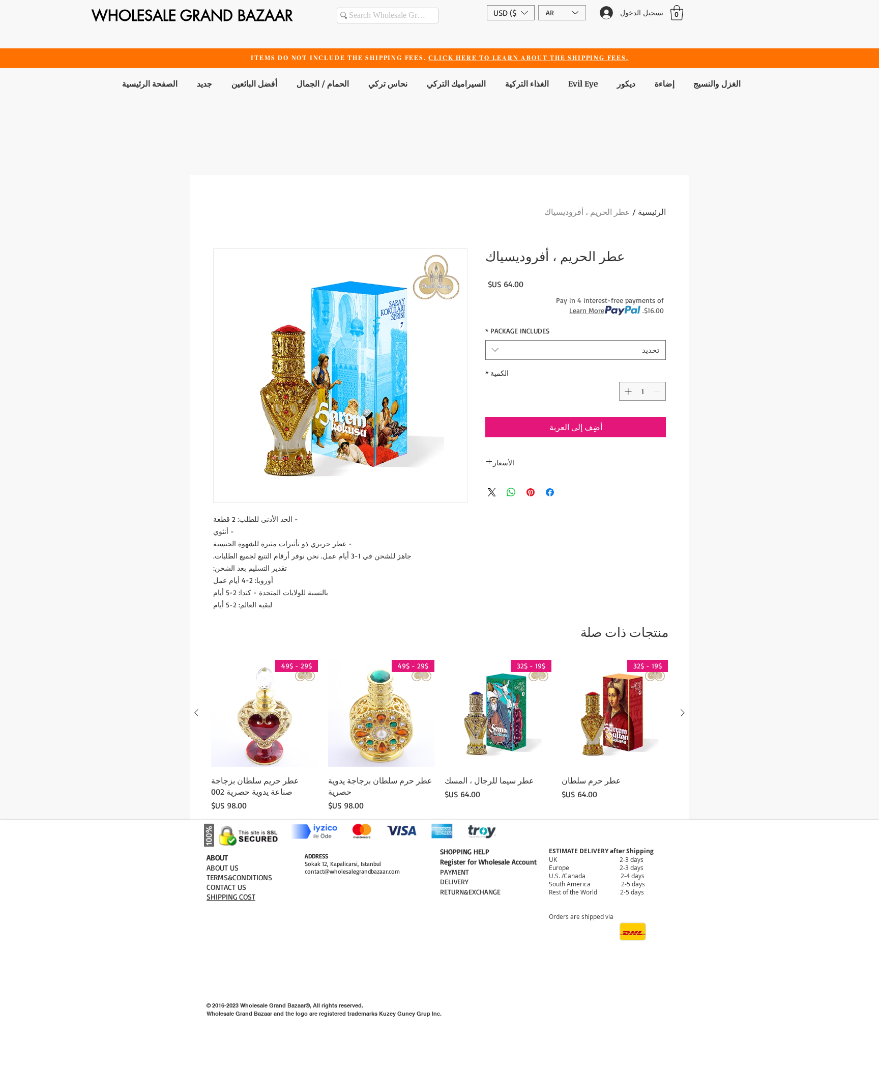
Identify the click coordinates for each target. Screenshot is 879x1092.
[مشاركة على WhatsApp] (511, 492)
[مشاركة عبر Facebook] (550, 492)
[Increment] (627, 391)
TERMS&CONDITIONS (239, 877)
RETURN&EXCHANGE (470, 891)
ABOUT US (223, 868)
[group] (439, 735)
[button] (511, 12)
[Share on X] (492, 492)
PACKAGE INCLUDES (517, 330)
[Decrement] (658, 391)
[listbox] (511, 12)
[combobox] (575, 350)
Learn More (586, 310)
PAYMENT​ (454, 871)
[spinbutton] (642, 391)
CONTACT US (226, 887)
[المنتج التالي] (196, 713)
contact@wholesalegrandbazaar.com (352, 871)
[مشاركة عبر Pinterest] (530, 492)
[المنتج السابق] (683, 713)
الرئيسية (652, 212)
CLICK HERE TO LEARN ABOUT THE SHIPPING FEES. (528, 57)
